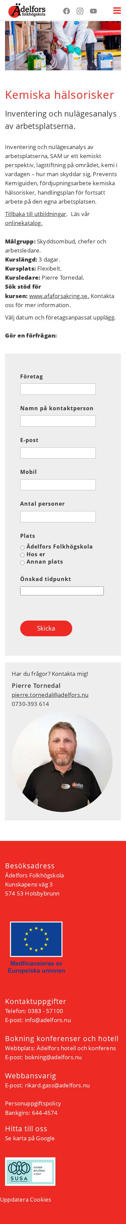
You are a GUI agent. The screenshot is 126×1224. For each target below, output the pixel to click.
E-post (29, 440)
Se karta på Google (30, 1138)
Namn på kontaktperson (57, 408)
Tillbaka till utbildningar (35, 214)
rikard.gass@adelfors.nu (57, 1085)
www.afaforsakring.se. (59, 296)
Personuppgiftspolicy (33, 1103)
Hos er (36, 554)
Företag (31, 376)
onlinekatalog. (24, 223)
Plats (27, 535)
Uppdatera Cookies (25, 1199)
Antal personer (42, 503)
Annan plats (45, 561)
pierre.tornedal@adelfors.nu (50, 695)
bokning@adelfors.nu (53, 1057)
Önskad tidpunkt (45, 579)
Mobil (28, 472)
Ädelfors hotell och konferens (76, 1048)
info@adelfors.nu (48, 1020)
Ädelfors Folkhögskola (60, 546)
